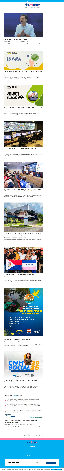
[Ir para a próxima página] (42, 435)
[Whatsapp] (29, 1)
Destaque (27, 41)
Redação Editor (7, 41)
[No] (62, 469)
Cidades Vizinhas (22, 41)
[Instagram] (26, 1)
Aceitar (52, 469)
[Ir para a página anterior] (20, 435)
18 (39, 435)
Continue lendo (8, 47)
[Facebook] (27, 1)
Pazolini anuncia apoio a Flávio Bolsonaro (16, 39)
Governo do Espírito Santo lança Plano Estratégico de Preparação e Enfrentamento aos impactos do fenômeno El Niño (23, 190)
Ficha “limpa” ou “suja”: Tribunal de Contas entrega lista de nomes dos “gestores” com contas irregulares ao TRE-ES (22, 234)
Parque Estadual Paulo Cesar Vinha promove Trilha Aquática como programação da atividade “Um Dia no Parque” (22, 338)
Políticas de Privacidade (58, 469)
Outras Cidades (31, 341)
